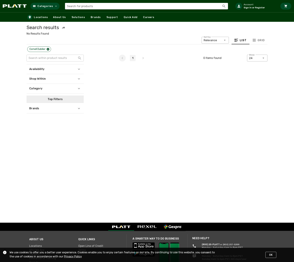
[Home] (15, 6)
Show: (252, 55)
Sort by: (207, 37)
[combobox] (146, 6)
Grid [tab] (261, 40)
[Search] (224, 6)
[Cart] (285, 6)
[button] (45, 6)
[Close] (48, 49)
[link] (51, 246)
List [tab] (243, 40)
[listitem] (255, 6)
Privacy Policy (73, 256)
